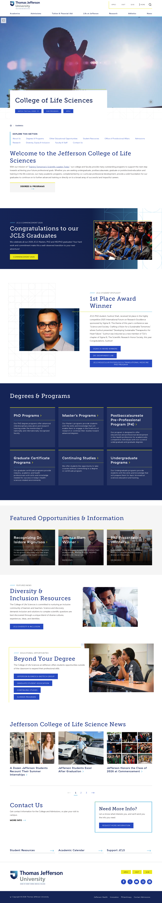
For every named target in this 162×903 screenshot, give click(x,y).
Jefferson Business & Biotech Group (36, 676)
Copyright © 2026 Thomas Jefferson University (30, 897)
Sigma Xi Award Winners (105, 349)
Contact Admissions (142, 897)
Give (132, 4)
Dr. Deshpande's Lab (103, 356)
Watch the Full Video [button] (27, 111)
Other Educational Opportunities (63, 138)
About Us (17, 138)
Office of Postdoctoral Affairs (117, 138)
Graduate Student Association (33, 683)
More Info (16, 820)
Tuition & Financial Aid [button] (62, 13)
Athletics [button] (132, 13)
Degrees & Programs (35, 138)
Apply (114, 4)
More (143, 4)
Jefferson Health (101, 897)
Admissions (140, 138)
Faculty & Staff (61, 143)
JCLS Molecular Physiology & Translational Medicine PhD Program (121, 363)
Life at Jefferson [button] (91, 13)
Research (16, 143)
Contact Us (78, 143)
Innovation (114, 897)
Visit (123, 4)
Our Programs (52, 111)
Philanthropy (126, 897)
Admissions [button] (36, 13)
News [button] (149, 13)
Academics (19, 125)
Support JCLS (116, 850)
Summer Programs (26, 697)
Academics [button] (15, 13)
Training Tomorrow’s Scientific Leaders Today (49, 167)
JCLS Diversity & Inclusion (26, 627)
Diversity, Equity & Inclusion (38, 143)
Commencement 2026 (24, 257)
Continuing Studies (27, 690)
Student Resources (91, 138)
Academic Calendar (71, 850)
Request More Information (116, 825)
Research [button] (113, 13)
